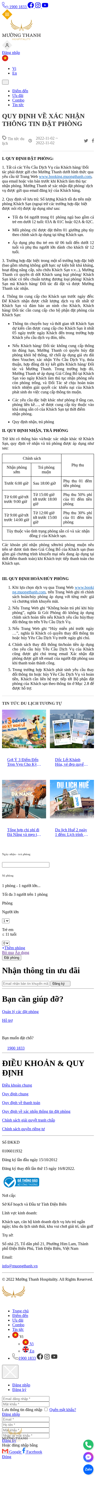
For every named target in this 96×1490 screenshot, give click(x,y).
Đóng (6, 1457)
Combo (18, 100)
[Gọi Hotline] (88, 1445)
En (14, 73)
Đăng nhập (11, 52)
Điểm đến (20, 91)
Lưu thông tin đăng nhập (22, 1409)
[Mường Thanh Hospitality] (21, 39)
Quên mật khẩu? (62, 1409)
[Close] (10, 1372)
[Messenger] (88, 1457)
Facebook (34, 1452)
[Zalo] (88, 1469)
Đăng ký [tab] (19, 1389)
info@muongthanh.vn (20, 1266)
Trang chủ (20, 1311)
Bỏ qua (8, 952)
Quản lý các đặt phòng (20, 1011)
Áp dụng (22, 952)
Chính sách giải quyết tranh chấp (28, 1120)
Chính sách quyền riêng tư (23, 1129)
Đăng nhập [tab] (21, 1385)
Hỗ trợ (7, 1020)
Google (15, 1452)
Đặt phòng (11, 958)
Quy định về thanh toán (21, 1102)
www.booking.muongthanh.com (65, 176)
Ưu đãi (17, 95)
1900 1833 (18, 7)
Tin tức (18, 105)
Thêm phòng (14, 948)
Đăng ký (59, 984)
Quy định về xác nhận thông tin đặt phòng (36, 1111)
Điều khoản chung (17, 1085)
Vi (14, 68)
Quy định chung (15, 1094)
